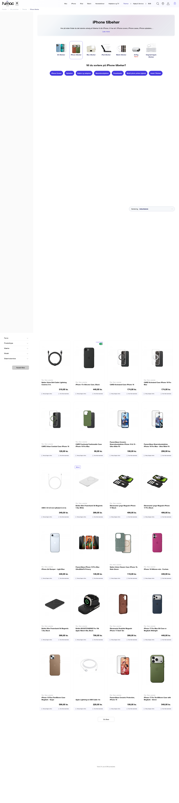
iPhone (73, 3)
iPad (81, 3)
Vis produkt (54, 368)
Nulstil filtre (20, 368)
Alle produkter (14, 9)
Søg (157, 3)
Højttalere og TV (114, 3)
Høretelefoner (99, 3)
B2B (149, 3)
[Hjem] (10, 3)
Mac (65, 3)
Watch (89, 3)
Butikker (163, 3)
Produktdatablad (99, 342)
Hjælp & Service (138, 3)
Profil (168, 3)
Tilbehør (126, 3)
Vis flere (106, 719)
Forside (4, 9)
